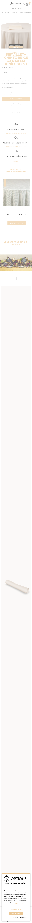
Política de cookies (19, 903)
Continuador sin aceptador (20, 917)
